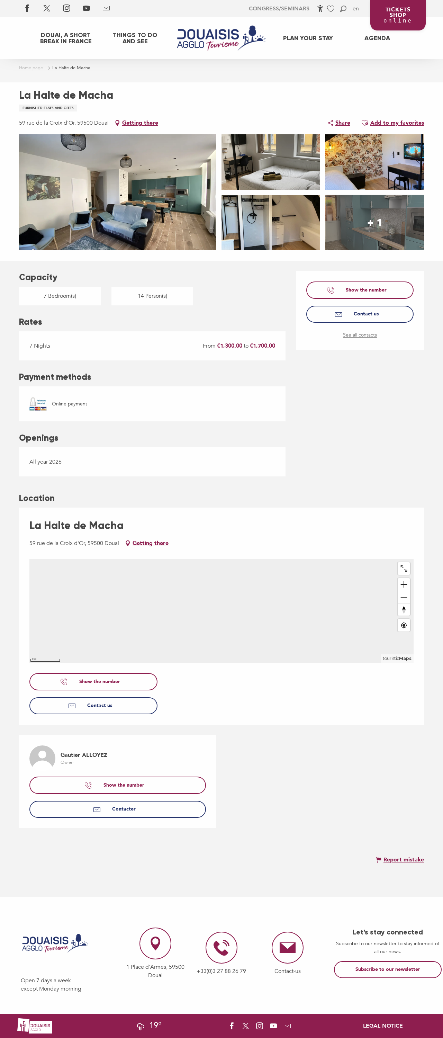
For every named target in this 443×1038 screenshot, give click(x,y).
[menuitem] (65, 38)
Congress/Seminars (279, 8)
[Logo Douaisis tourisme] (55, 943)
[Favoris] (331, 9)
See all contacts (360, 335)
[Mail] (106, 8)
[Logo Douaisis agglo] (34, 1025)
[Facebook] (27, 8)
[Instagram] (66, 8)
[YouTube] (86, 8)
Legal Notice (383, 1026)
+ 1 (374, 222)
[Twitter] (47, 8)
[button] (343, 9)
